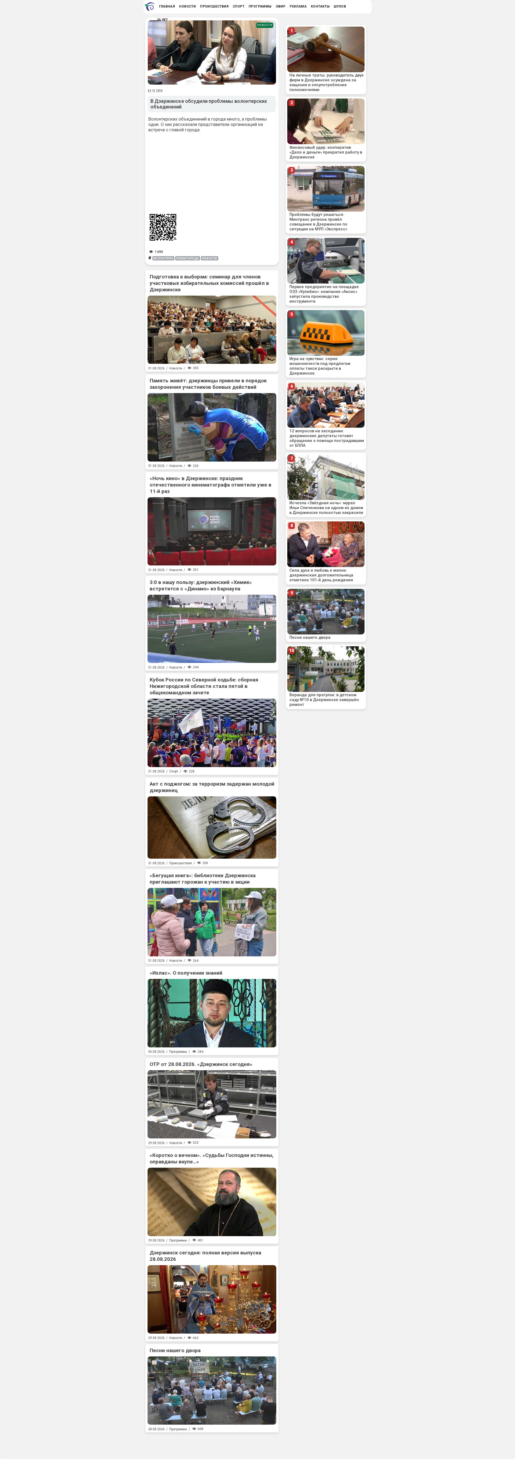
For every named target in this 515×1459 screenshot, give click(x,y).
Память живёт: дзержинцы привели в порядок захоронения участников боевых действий (208, 384)
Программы (178, 1052)
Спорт (173, 771)
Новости (265, 25)
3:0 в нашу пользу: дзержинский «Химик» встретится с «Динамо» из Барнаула (201, 585)
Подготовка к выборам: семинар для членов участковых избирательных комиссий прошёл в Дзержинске (209, 283)
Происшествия (180, 863)
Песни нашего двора (175, 1350)
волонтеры (163, 258)
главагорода (187, 258)
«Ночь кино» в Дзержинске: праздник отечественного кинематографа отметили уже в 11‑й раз (210, 484)
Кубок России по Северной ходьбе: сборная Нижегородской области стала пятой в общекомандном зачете (204, 686)
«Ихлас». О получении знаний (186, 973)
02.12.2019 (155, 91)
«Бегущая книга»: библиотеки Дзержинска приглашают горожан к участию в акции (203, 878)
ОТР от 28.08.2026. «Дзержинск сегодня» (201, 1064)
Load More (212, 1444)
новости (209, 258)
